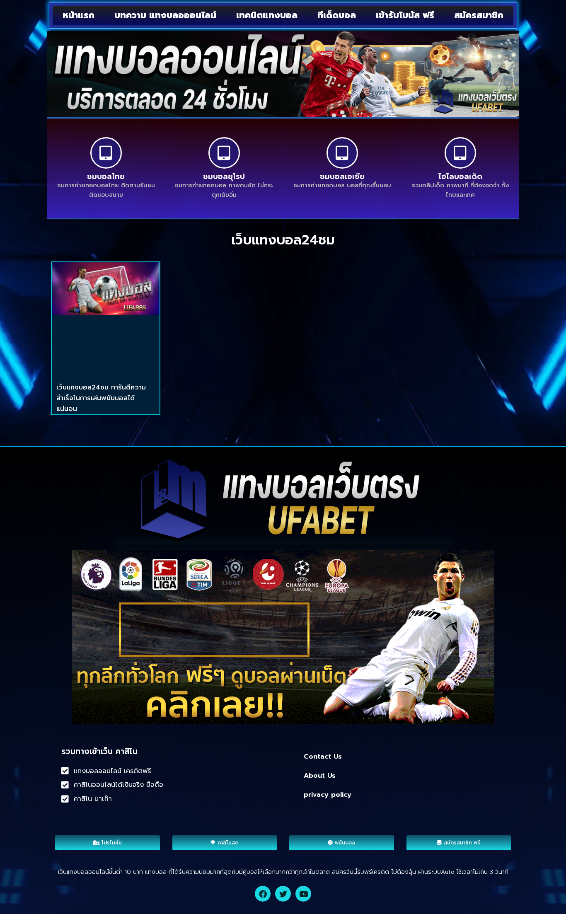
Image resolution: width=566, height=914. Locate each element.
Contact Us (323, 757)
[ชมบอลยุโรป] (224, 153)
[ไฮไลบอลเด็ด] (460, 153)
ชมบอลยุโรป (224, 176)
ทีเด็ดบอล (336, 15)
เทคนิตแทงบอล (267, 15)
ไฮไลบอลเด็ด (460, 176)
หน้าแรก (78, 15)
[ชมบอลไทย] (106, 153)
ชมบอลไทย (106, 176)
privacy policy (327, 795)
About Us (320, 776)
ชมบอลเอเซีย (342, 176)
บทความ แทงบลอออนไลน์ (165, 15)
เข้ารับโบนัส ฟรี (405, 15)
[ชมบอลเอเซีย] (342, 153)
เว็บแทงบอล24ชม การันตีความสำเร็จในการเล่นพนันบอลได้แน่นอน (101, 397)
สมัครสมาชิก (478, 15)
